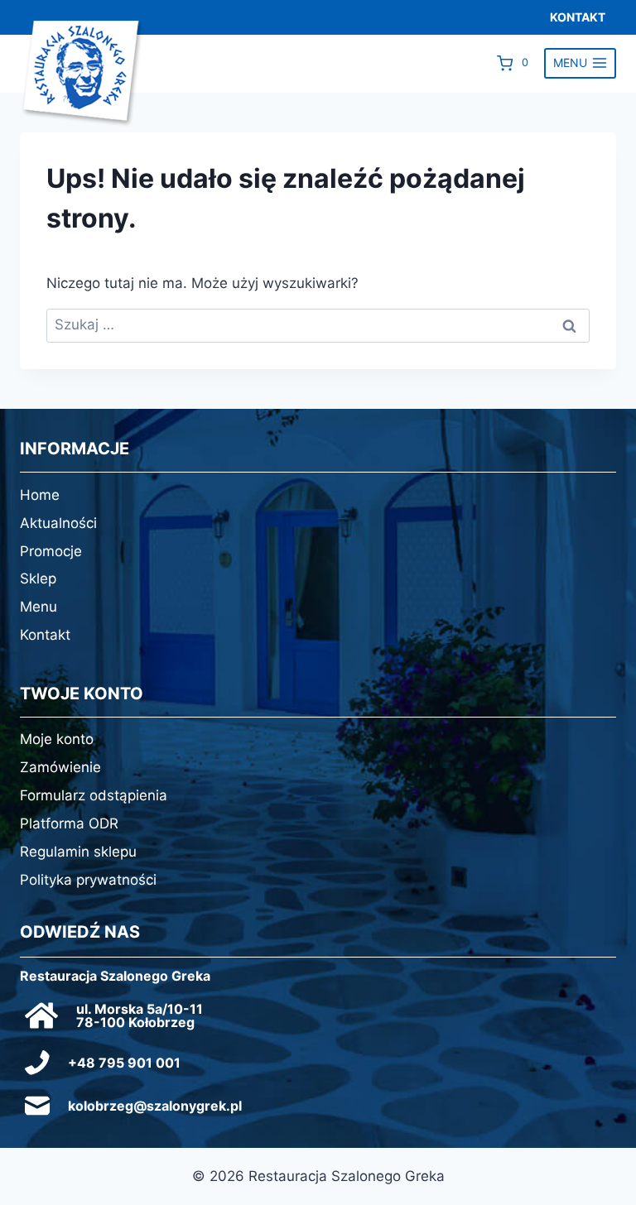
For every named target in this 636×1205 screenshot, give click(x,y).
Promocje (51, 551)
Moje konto (57, 739)
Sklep (38, 578)
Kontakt (45, 635)
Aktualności (58, 523)
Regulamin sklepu (78, 851)
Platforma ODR (69, 823)
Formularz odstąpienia (93, 795)
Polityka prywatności (88, 879)
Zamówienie (60, 767)
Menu (38, 606)
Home (40, 495)
